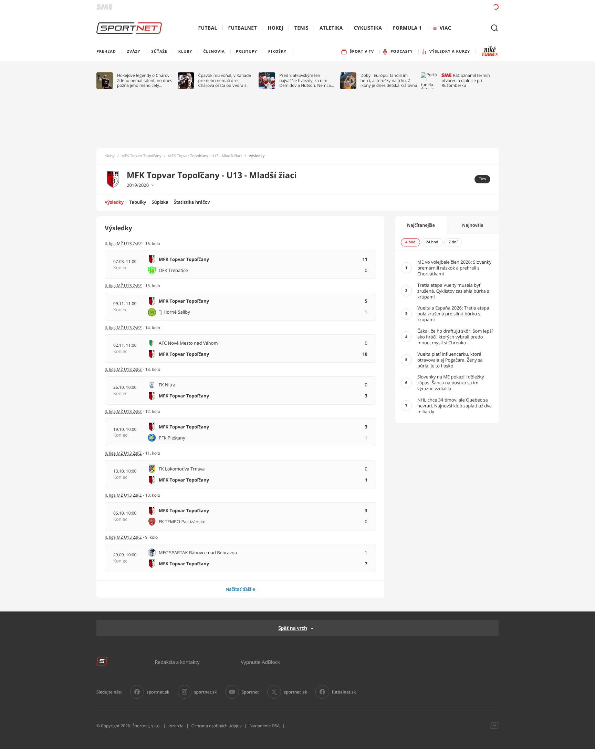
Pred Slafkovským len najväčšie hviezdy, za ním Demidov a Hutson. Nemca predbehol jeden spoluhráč (305, 80)
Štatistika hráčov (192, 202)
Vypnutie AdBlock (260, 662)
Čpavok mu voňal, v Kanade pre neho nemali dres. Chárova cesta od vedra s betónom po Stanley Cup (224, 80)
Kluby (110, 156)
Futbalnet (242, 28)
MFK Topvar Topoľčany (141, 156)
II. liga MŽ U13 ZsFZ (123, 369)
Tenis (301, 28)
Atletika (331, 28)
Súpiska (160, 202)
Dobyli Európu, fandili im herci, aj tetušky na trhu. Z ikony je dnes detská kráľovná (389, 80)
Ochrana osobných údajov (216, 726)
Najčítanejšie (421, 225)
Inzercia (175, 726)
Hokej (275, 28)
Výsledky (114, 202)
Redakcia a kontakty (177, 662)
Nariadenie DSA (265, 726)
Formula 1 (407, 28)
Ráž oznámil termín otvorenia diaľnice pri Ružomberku (465, 80)
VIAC (445, 28)
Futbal (207, 28)
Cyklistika (368, 28)
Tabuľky (137, 202)
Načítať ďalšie (240, 589)
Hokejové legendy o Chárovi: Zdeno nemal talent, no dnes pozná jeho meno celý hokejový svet (144, 80)
